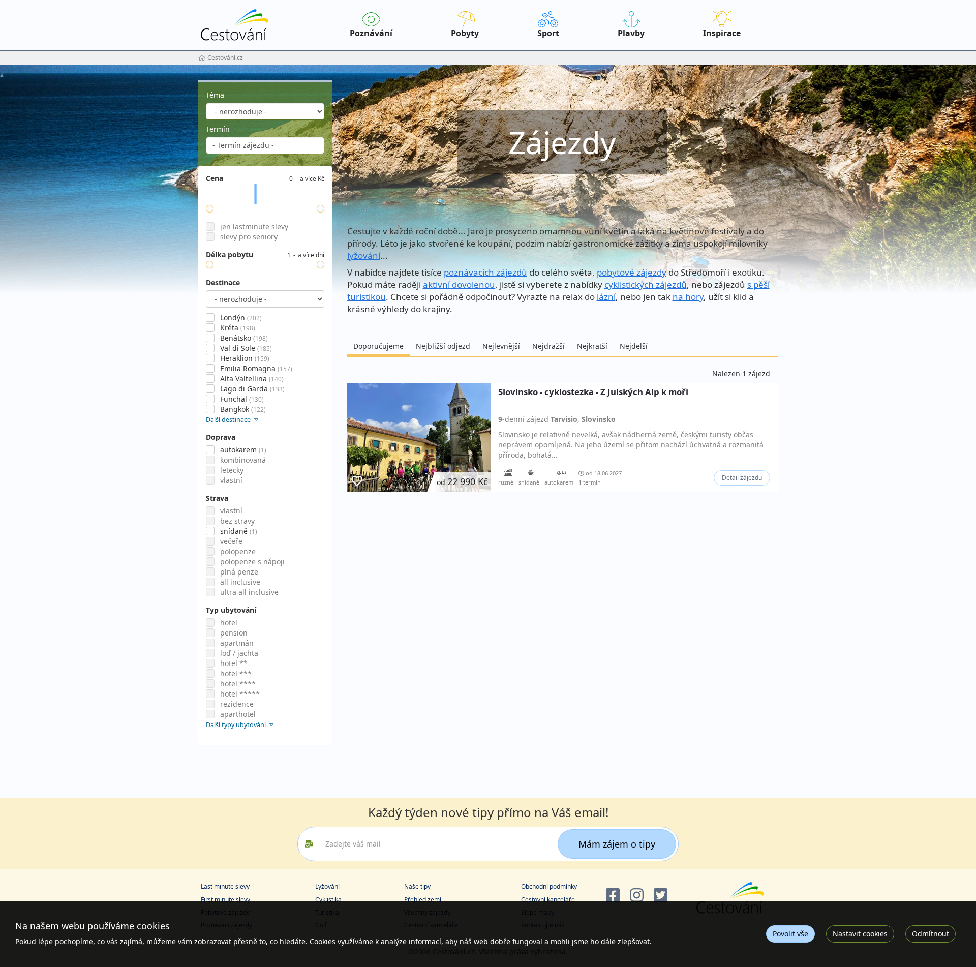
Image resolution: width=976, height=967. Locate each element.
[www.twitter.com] (661, 895)
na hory (688, 297)
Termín (218, 129)
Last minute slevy (225, 886)
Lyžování (327, 886)
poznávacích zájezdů (485, 272)
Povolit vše (790, 934)
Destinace (223, 282)
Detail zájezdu (742, 477)
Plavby (631, 33)
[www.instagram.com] (637, 895)
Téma (215, 95)
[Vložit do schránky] (357, 481)
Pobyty (465, 33)
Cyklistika (328, 899)
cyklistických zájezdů (645, 284)
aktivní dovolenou (459, 284)
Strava (217, 498)
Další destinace (229, 419)
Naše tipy (417, 886)
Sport (548, 33)
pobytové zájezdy (631, 272)
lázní (606, 297)
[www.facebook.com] (613, 895)
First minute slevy (225, 899)
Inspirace (722, 33)
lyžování (363, 255)
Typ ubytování (231, 610)
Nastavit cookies (860, 934)
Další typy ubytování (236, 724)
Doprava (220, 437)
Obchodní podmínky (549, 886)
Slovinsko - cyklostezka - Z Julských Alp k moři (593, 392)
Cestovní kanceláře (548, 899)
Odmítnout (930, 934)
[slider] (210, 209)
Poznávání (371, 33)
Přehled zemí (422, 899)
